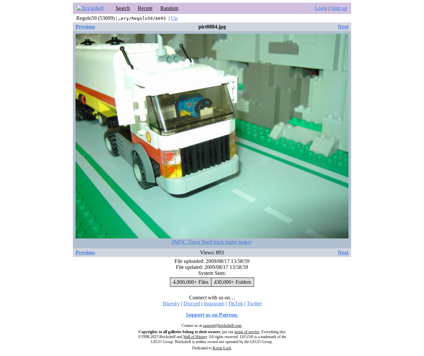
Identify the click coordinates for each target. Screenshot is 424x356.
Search (123, 8)
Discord (192, 303)
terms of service (247, 332)
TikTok (235, 303)
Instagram (214, 303)
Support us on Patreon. (212, 315)
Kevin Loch (222, 348)
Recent (145, 8)
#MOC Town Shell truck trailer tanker (211, 242)
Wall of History (195, 336)
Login (321, 8)
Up (174, 18)
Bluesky (171, 303)
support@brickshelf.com (222, 325)
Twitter (254, 303)
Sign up (339, 8)
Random (169, 8)
